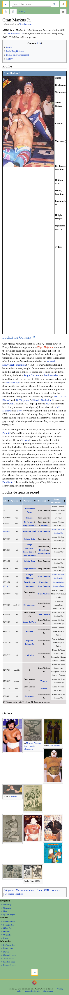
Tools (63, 12)
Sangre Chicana (31, 375)
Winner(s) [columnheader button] (28, 501)
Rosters (6, 938)
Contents (7, 908)
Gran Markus (44, 594)
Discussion (13, 12)
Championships (9, 955)
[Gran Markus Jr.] (28, 121)
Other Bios (7, 928)
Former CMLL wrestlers (48, 890)
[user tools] (63, 4)
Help (5, 911)
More (21, 11)
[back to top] (34, 972)
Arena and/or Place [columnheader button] (57, 501)
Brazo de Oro (44, 614)
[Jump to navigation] (5, 4)
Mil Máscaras (30, 605)
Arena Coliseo (59, 582)
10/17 (8, 586)
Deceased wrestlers (14, 894)
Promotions (8, 948)
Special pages (9, 914)
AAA (47, 403)
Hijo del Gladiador (41, 400)
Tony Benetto (25, 24)
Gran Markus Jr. (15, 33)
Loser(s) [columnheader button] (42, 501)
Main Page (7, 905)
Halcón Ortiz (29, 539)
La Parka (30, 655)
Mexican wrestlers (25, 890)
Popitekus (43, 582)
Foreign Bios (8, 925)
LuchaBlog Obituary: (17, 337)
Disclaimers (48, 991)
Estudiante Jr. (9, 482)
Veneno (25, 440)
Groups (6, 931)
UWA (19, 410)
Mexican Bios (9, 921)
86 (4, 586)
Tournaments (8, 958)
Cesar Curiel (28, 552)
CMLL (11, 403)
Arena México (58, 529)
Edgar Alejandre (45, 347)
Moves (6, 952)
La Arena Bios (9, 945)
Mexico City (12, 382)
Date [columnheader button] (5, 501)
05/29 (8, 531)
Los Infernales (51, 375)
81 (4, 531)
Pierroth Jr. (30, 696)
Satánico (29, 518)
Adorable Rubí (29, 531)
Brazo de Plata (29, 622)
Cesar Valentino (55, 746)
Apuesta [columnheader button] (14, 501)
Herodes (45, 525)
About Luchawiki (32, 991)
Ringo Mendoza (29, 525)
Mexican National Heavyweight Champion (32, 746)
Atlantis (29, 631)
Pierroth (6, 433)
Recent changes (9, 965)
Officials (6, 935)
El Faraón (28, 522)
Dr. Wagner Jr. (22, 400)
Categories (8, 890)
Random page (9, 962)
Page (6, 12)
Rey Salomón (30, 555)
